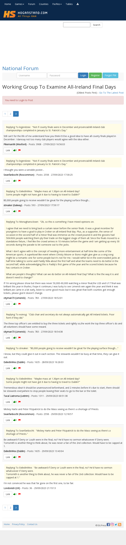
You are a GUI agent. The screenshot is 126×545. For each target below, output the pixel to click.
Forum (31, 4)
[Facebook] (108, 524)
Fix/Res (56, 4)
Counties (43, 4)
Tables (69, 4)
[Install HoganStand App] (78, 4)
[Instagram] (112, 524)
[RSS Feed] (119, 524)
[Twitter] (115, 524)
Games (18, 4)
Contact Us (32, 524)
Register (95, 75)
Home (7, 4)
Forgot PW (110, 75)
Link (8, 150)
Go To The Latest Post (111, 92)
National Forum (20, 68)
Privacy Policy (18, 524)
